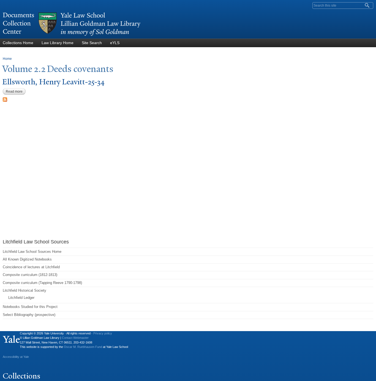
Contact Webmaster (75, 337)
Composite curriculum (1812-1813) (30, 275)
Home (7, 59)
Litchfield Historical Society (24, 290)
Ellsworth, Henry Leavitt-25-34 (53, 82)
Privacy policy (102, 333)
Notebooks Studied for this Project (30, 307)
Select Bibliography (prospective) (29, 315)
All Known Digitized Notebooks (27, 259)
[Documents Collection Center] (71, 36)
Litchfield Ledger (21, 298)
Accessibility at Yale (16, 356)
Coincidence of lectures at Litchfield (31, 267)
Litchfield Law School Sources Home (32, 251)
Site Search (92, 43)
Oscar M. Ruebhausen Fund (83, 346)
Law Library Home (57, 43)
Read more (16, 91)
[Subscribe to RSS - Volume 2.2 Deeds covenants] (5, 99)
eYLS (114, 43)
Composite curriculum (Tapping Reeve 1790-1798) (42, 283)
